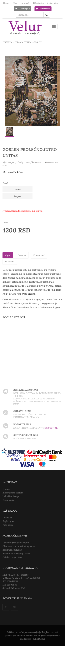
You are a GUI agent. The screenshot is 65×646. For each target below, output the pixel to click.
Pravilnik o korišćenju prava (16, 553)
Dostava (22, 255)
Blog (15, 3)
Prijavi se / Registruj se (46, 3)
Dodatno (9, 261)
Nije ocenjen (8, 162)
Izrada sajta (10, 635)
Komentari (39, 255)
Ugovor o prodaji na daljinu (16, 542)
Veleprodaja (8, 500)
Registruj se (8, 521)
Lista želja (24, 8)
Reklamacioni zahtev (12, 549)
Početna (7, 42)
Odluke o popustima (12, 557)
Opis (7, 255)
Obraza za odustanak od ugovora (18, 546)
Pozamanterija (22, 42)
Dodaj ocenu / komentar (30, 162)
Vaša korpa (45, 8)
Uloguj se (7, 517)
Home (6, 3)
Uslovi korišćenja (11, 496)
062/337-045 (51, 428)
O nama (6, 489)
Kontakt (25, 3)
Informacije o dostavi (12, 492)
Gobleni (38, 42)
